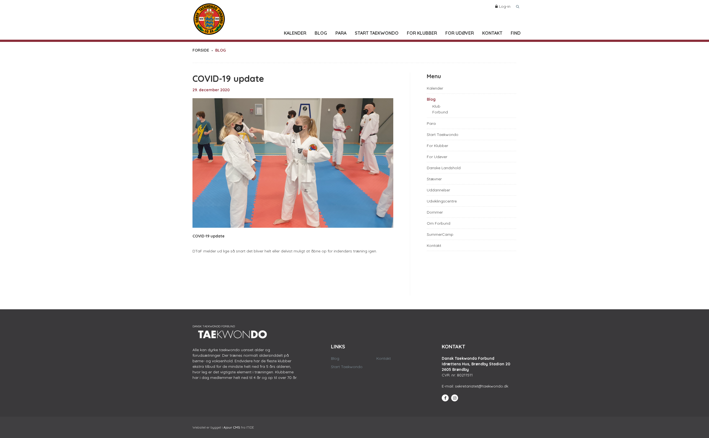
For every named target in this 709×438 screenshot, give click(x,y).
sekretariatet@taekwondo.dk (481, 386)
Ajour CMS (232, 427)
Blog (321, 33)
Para (340, 33)
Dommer (435, 212)
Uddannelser (438, 190)
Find (516, 33)
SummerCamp (440, 234)
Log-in (504, 6)
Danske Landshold (444, 167)
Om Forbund (438, 223)
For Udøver (459, 33)
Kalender (295, 33)
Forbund (440, 112)
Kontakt (492, 33)
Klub (436, 106)
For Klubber (422, 33)
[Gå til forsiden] (209, 17)
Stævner (434, 178)
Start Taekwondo (377, 33)
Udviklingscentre (442, 201)
